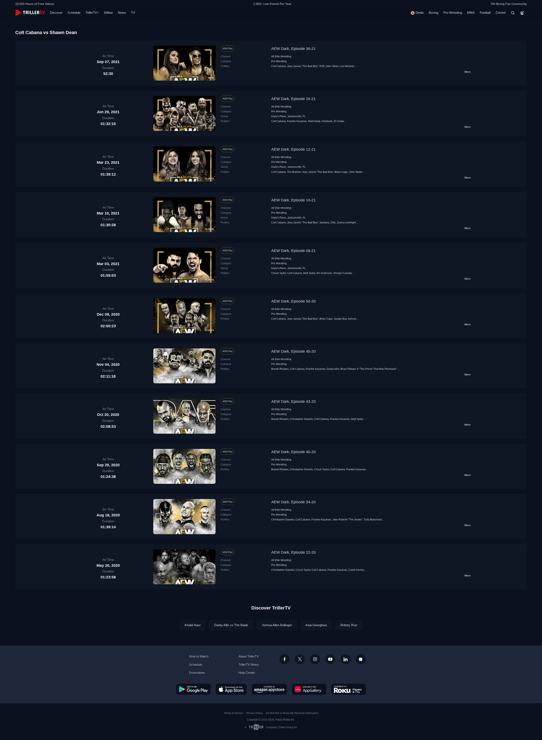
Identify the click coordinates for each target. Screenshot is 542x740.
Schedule (74, 12)
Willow (108, 12)
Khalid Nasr (193, 625)
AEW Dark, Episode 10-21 (293, 200)
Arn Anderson (324, 273)
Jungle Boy (340, 318)
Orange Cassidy (342, 273)
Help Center (246, 672)
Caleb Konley (356, 569)
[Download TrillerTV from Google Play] (193, 689)
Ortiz (333, 222)
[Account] (522, 13)
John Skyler (355, 172)
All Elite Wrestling (281, 56)
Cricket (501, 12)
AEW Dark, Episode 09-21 (293, 251)
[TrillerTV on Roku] (348, 689)
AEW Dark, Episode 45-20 (293, 351)
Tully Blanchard (373, 519)
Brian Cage (341, 172)
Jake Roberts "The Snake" (347, 519)
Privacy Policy (254, 713)
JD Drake (338, 121)
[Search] (512, 13)
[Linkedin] (345, 659)
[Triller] (361, 659)
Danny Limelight (346, 222)
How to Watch (198, 656)
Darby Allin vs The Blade (231, 625)
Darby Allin (333, 368)
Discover (56, 12)
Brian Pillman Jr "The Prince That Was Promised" (368, 368)
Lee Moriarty (347, 66)
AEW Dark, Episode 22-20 (293, 552)
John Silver (332, 66)
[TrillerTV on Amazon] (269, 689)
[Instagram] (315, 659)
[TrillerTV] (30, 13)
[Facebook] (284, 659)
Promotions (197, 672)
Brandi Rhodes (280, 368)
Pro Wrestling (452, 12)
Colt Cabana (278, 66)
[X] (300, 659)
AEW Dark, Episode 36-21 (293, 49)
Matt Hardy (314, 121)
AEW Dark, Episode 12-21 (293, 149)
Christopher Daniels (301, 419)
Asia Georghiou (316, 625)
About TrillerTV (248, 656)
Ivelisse (352, 318)
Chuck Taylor (278, 273)
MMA (471, 12)
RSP (321, 66)
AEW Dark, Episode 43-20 (293, 401)
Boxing (433, 12)
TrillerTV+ (92, 12)
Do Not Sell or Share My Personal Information (292, 713)
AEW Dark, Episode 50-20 (293, 301)
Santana (324, 222)
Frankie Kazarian (297, 121)
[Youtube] (330, 659)
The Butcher (294, 172)
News (122, 12)
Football (485, 12)
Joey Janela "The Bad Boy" (302, 66)
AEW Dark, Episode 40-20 (293, 452)
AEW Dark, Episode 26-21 (293, 99)
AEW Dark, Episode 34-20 (293, 502)
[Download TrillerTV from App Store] (231, 689)
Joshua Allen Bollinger (277, 625)
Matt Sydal (309, 273)
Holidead (327, 121)
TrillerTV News (248, 664)
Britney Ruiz (348, 625)
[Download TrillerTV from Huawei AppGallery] (309, 689)
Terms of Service (233, 713)
